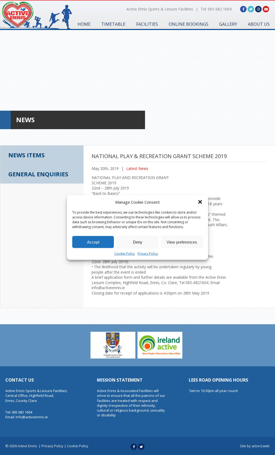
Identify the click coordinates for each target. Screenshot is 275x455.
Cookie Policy (124, 253)
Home (84, 24)
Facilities (147, 24)
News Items (26, 155)
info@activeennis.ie (32, 417)
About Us (259, 24)
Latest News (137, 168)
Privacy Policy (148, 253)
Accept (93, 242)
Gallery (228, 24)
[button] (200, 202)
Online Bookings (188, 24)
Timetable (113, 24)
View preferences (182, 242)
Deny (137, 242)
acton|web (261, 445)
